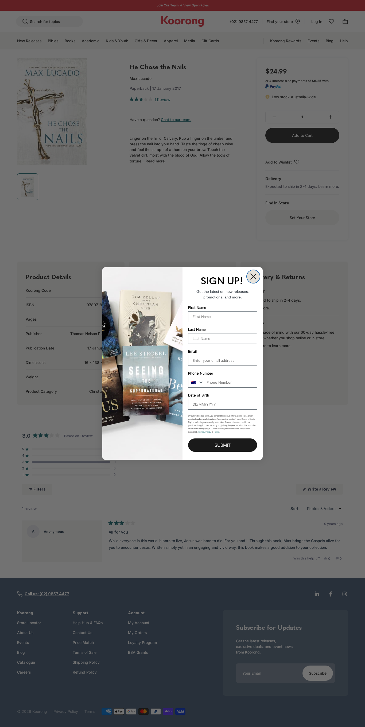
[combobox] (196, 382)
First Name (197, 307)
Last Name (197, 329)
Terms (216, 432)
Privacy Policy (204, 432)
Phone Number (200, 373)
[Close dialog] (253, 276)
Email (192, 351)
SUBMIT (223, 445)
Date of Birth (198, 395)
